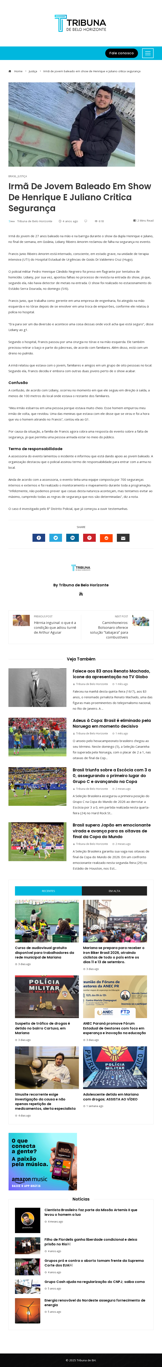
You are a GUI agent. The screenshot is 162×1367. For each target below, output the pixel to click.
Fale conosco (121, 53)
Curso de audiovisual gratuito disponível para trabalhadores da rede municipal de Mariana (44, 952)
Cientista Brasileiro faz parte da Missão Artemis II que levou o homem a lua (91, 1212)
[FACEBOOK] (38, 538)
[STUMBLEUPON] (106, 538)
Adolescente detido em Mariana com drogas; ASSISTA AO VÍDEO (111, 1096)
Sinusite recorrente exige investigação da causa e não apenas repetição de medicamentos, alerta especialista (45, 1101)
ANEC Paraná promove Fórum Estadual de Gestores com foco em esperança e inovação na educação (114, 1028)
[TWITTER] (55, 538)
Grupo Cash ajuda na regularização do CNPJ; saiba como (95, 1281)
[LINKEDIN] (72, 538)
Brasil (12, 176)
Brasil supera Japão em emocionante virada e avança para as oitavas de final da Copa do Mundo (112, 831)
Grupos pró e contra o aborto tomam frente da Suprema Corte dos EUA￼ (94, 1263)
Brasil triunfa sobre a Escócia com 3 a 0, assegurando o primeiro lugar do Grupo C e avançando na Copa (112, 775)
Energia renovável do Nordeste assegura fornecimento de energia (95, 1302)
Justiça (22, 176)
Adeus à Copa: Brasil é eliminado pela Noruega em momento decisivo (112, 723)
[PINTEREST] (89, 538)
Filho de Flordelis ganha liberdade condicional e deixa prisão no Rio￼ (91, 1242)
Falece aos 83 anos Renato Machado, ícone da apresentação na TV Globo (111, 674)
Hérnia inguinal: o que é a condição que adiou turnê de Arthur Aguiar (55, 625)
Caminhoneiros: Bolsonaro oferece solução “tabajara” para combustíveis (109, 627)
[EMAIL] (123, 538)
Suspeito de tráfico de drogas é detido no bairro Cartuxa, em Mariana (42, 1028)
